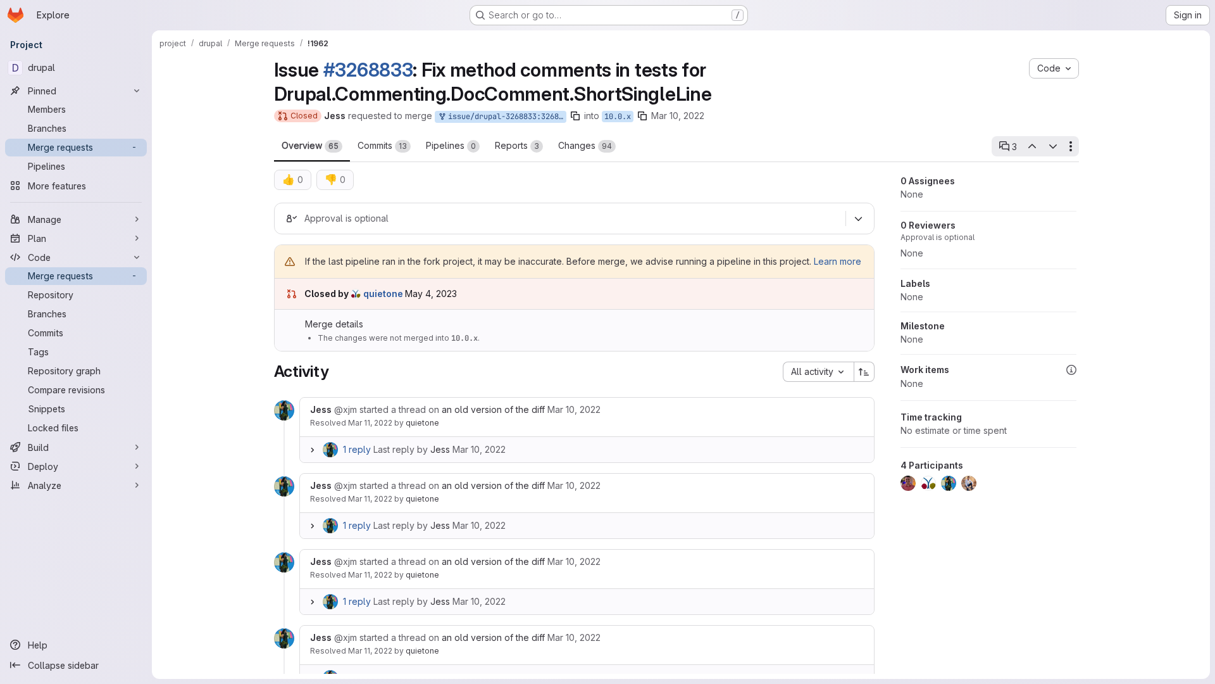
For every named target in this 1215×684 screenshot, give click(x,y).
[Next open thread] (1053, 146)
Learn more (837, 261)
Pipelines (451, 145)
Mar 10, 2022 (677, 115)
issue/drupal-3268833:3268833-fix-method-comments (505, 116)
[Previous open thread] (1032, 146)
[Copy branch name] (575, 116)
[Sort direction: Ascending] (864, 372)
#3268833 (368, 69)
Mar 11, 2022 (370, 423)
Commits (382, 145)
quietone (422, 423)
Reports (517, 145)
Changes (585, 145)
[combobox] (818, 372)
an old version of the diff (493, 409)
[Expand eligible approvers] (858, 218)
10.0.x (617, 116)
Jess (440, 449)
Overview (310, 145)
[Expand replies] (312, 449)
